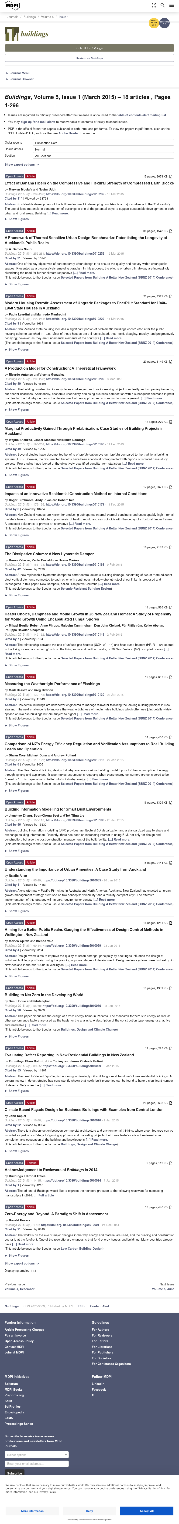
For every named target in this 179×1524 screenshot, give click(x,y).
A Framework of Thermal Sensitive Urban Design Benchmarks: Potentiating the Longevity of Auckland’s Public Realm (86, 240)
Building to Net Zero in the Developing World (44, 995)
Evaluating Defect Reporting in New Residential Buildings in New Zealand (69, 1055)
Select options (17, 1454)
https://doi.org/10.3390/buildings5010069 (72, 945)
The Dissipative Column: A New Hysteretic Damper (49, 554)
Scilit (8, 1401)
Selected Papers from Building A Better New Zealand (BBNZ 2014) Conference (116, 277)
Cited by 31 (13, 258)
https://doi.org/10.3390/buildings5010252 (75, 253)
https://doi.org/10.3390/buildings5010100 (75, 820)
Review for (89, 58)
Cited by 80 (13, 383)
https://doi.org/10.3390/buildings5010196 (75, 444)
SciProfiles (13, 1406)
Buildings (30, 16)
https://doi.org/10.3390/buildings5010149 (75, 634)
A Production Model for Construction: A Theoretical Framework (60, 368)
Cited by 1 (12, 1185)
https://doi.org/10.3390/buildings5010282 (75, 194)
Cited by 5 (12, 699)
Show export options (22, 164)
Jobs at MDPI (14, 1352)
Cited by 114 (13, 198)
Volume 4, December (19, 1289)
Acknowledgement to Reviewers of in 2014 (51, 1170)
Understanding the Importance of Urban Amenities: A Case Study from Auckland (75, 869)
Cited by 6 (12, 509)
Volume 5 (47, 16)
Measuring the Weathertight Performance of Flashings (52, 684)
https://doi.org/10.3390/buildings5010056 (72, 1005)
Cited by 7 (12, 639)
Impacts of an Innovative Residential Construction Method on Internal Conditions (76, 494)
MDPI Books (13, 1389)
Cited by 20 (13, 1010)
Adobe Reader (69, 133)
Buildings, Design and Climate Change (89, 1029)
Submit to (89, 48)
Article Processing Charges (24, 1329)
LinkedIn (98, 1383)
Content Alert (99, 1306)
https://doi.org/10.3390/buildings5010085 (72, 880)
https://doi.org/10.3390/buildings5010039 (72, 1066)
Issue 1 (64, 16)
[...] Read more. (58, 213)
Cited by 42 (13, 569)
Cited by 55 (13, 1070)
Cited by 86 (13, 824)
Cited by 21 (13, 1229)
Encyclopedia (14, 1412)
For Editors (100, 1341)
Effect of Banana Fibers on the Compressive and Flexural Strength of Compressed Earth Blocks (89, 183)
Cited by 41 (13, 884)
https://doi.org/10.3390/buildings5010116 (75, 760)
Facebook (99, 1389)
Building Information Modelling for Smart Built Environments (58, 809)
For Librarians (102, 1346)
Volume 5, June (163, 1289)
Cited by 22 (13, 1125)
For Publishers (102, 1352)
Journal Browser (20, 79)
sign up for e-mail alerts (38, 121)
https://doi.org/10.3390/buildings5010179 (75, 504)
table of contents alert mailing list (141, 115)
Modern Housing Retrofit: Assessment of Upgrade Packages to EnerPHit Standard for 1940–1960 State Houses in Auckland (86, 305)
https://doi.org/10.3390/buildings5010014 (72, 1180)
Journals (12, 16)
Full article (46, 1195)
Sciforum (11, 1383)
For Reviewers (102, 1335)
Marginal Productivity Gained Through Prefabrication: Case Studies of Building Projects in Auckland (84, 431)
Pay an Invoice (15, 1335)
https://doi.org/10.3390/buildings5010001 (70, 1224)
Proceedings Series (19, 1423)
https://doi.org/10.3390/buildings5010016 (72, 1120)
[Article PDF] (171, 177)
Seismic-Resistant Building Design (86, 588)
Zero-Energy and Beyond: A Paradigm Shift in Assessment (56, 1214)
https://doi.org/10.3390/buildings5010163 (75, 564)
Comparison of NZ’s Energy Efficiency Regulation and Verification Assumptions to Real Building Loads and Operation (89, 746)
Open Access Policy (19, 1341)
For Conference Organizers (111, 1363)
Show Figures (17, 219)
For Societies (101, 1358)
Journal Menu (18, 73)
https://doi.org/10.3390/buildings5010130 (75, 694)
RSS (81, 1306)
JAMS (9, 1418)
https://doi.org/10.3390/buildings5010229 (75, 318)
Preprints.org (14, 1395)
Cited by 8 (12, 764)
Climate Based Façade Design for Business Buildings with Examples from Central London (84, 1110)
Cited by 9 (12, 323)
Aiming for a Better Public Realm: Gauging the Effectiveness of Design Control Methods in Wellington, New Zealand (84, 932)
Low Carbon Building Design (82, 1248)
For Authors (100, 1329)
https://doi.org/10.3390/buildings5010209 (75, 379)
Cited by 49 (13, 449)
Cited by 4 (12, 950)
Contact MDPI (14, 1346)
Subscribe (14, 1473)
